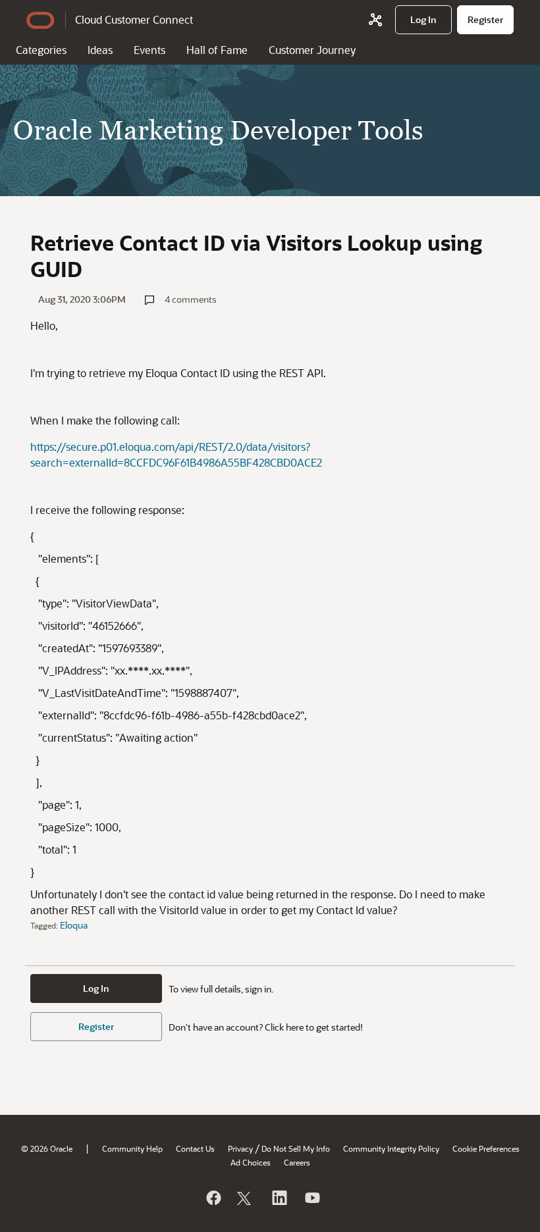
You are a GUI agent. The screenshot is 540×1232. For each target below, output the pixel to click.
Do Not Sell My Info (295, 1148)
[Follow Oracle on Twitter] (245, 1198)
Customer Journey (312, 50)
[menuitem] (423, 19)
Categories (41, 50)
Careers (297, 1162)
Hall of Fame (217, 50)
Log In (96, 988)
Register (96, 1026)
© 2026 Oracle (46, 1148)
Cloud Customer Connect (134, 19)
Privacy (240, 1148)
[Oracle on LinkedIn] (278, 1198)
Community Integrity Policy (391, 1148)
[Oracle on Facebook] (212, 1198)
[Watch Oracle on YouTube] (311, 1198)
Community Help (132, 1148)
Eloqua (74, 925)
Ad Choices (250, 1162)
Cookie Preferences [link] (486, 1148)
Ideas (100, 50)
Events (149, 50)
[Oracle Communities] (375, 20)
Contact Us (195, 1148)
